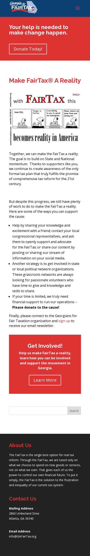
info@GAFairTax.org (22, 536)
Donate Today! (28, 49)
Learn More (45, 380)
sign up (64, 320)
